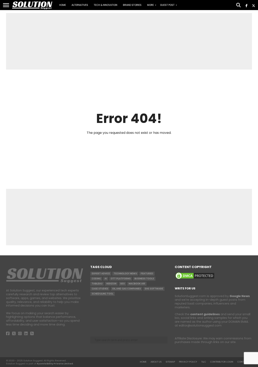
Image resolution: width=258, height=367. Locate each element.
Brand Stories (132, 5)
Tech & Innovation (105, 5)
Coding (96, 278)
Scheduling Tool (102, 293)
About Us (156, 361)
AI (106, 278)
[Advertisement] (129, 41)
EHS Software (154, 288)
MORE (150, 5)
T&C (203, 361)
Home (62, 5)
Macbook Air (137, 283)
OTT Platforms (121, 278)
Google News (240, 296)
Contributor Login (221, 361)
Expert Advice (101, 273)
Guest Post (167, 5)
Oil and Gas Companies (126, 288)
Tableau (97, 283)
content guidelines (205, 314)
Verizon (111, 283)
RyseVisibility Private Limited (55, 363)
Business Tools (144, 278)
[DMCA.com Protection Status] (195, 279)
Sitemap (170, 361)
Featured (147, 273)
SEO (122, 283)
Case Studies (100, 288)
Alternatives (80, 5)
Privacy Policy (188, 361)
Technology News (125, 273)
